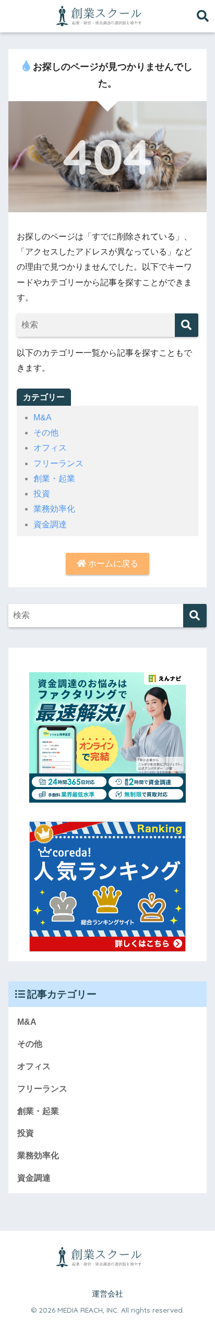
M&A (42, 417)
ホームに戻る (112, 563)
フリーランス (58, 463)
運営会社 (107, 1294)
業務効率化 (54, 508)
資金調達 (50, 524)
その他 (45, 432)
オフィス (50, 447)
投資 (41, 493)
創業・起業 (54, 478)
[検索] (186, 325)
